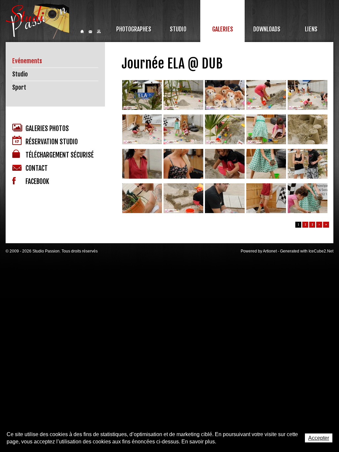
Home (82, 31)
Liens (311, 29)
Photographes (133, 29)
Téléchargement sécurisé (59, 155)
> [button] (319, 224)
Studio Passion (37, 21)
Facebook (37, 181)
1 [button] (298, 224)
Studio (178, 29)
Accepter (318, 438)
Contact (90, 31)
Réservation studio (51, 142)
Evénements (27, 61)
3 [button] (312, 224)
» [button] (326, 224)
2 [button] (305, 224)
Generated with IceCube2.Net (306, 251)
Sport (19, 87)
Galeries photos (47, 128)
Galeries (222, 29)
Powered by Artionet (259, 251)
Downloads (266, 29)
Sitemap (99, 31)
